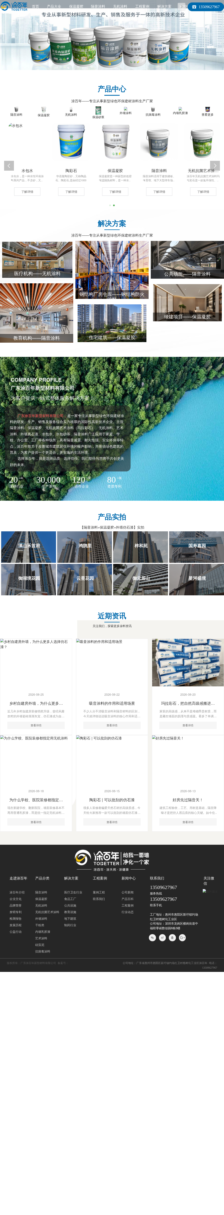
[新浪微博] (162, 937)
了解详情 (24, 191)
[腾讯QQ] (172, 937)
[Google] (182, 937)
